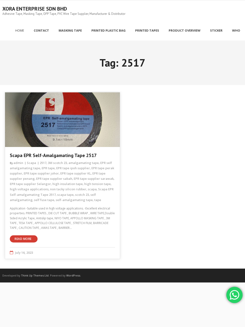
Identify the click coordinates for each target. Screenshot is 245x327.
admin (18, 163)
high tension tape (97, 184)
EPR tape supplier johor (41, 173)
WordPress (73, 275)
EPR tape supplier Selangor (30, 184)
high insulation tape (67, 184)
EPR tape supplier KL (75, 173)
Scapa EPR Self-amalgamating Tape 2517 (53, 155)
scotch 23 (82, 194)
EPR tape (48, 168)
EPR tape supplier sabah (54, 178)
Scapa (31, 163)
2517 (43, 163)
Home (19, 30)
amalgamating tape (83, 163)
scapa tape (65, 194)
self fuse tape (44, 200)
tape (97, 200)
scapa (92, 189)
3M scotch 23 (57, 163)
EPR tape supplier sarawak (94, 178)
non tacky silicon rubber (68, 189)
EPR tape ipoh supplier (73, 168)
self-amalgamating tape (74, 200)
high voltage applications (29, 189)
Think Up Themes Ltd (35, 275)
